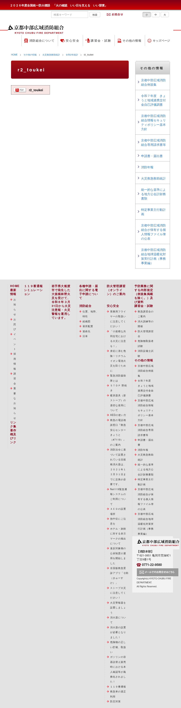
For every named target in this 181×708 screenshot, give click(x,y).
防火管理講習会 (146, 333)
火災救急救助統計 (51, 54)
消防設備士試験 (146, 353)
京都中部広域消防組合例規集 (153, 82)
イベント (14, 341)
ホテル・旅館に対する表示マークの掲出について (118, 536)
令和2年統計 (72, 54)
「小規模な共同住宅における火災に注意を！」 (118, 338)
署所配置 (88, 326)
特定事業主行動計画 (153, 211)
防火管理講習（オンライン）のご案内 (116, 290)
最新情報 (13, 292)
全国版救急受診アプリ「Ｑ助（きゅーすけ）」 (119, 575)
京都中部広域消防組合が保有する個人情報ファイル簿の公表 (153, 232)
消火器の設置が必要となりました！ (118, 632)
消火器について (118, 619)
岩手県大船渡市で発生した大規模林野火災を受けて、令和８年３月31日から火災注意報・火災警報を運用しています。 (61, 302)
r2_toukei (36, 90)
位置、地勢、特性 (91, 314)
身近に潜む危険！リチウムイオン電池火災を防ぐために (118, 360)
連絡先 (86, 331)
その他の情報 (132, 41)
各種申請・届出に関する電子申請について (88, 292)
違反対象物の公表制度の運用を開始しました (118, 555)
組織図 (86, 321)
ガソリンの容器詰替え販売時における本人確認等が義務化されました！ (118, 669)
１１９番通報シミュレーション (33, 290)
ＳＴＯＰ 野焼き (118, 388)
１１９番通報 (118, 686)
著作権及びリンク (13, 436)
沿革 (85, 336)
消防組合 (85, 306)
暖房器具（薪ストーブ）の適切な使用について (118, 402)
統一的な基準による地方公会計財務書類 (153, 193)
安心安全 (72, 41)
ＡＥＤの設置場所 (118, 511)
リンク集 (13, 424)
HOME (14, 54)
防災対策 (115, 701)
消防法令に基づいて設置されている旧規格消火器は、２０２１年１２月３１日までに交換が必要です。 (118, 467)
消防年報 (147, 167)
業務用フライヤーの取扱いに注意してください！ (118, 319)
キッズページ (161, 41)
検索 (94, 14)
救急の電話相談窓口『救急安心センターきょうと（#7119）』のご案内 (118, 432)
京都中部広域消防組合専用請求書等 (153, 142)
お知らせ (14, 307)
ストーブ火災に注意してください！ (118, 592)
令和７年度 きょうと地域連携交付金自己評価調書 (153, 100)
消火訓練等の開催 (146, 323)
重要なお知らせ (14, 402)
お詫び (14, 324)
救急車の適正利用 (118, 693)
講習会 (14, 378)
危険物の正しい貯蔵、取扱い (118, 647)
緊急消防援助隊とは (118, 378)
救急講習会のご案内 (146, 314)
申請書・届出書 (152, 156)
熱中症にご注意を (118, 521)
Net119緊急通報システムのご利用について (118, 496)
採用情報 (14, 361)
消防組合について (42, 41)
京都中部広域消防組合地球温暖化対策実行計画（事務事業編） (153, 256)
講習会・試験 (101, 41)
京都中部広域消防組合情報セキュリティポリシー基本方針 (153, 122)
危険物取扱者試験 (146, 343)
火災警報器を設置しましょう (118, 607)
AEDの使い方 (118, 415)
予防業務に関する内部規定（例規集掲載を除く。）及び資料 (143, 294)
